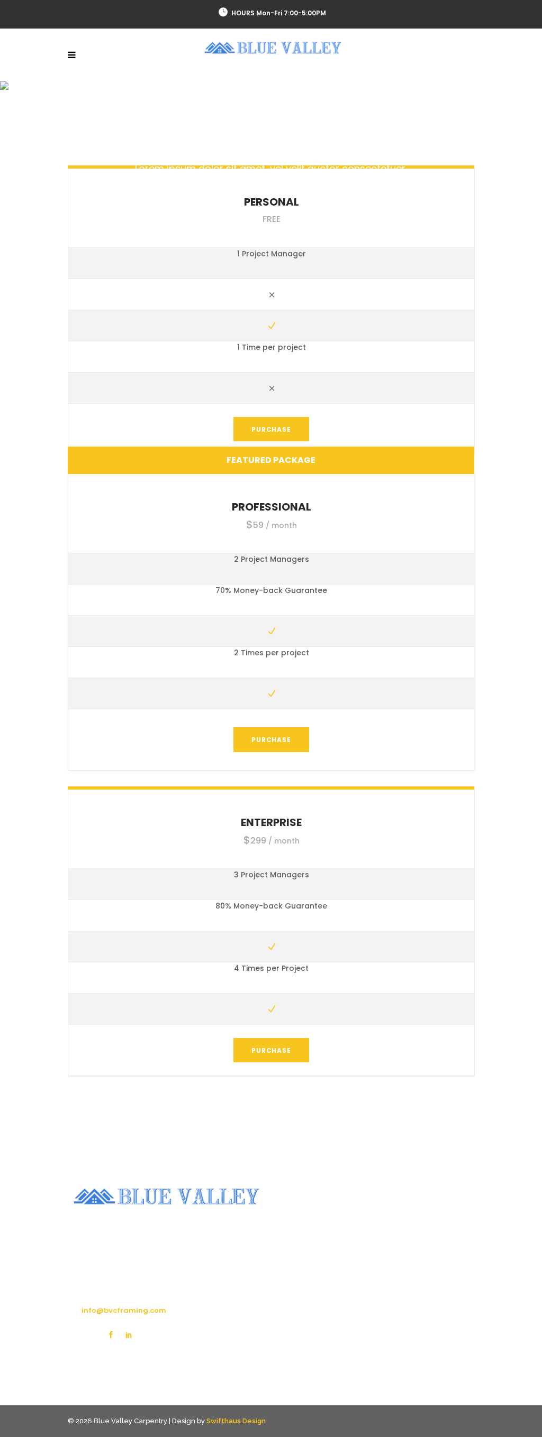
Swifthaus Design (236, 1421)
